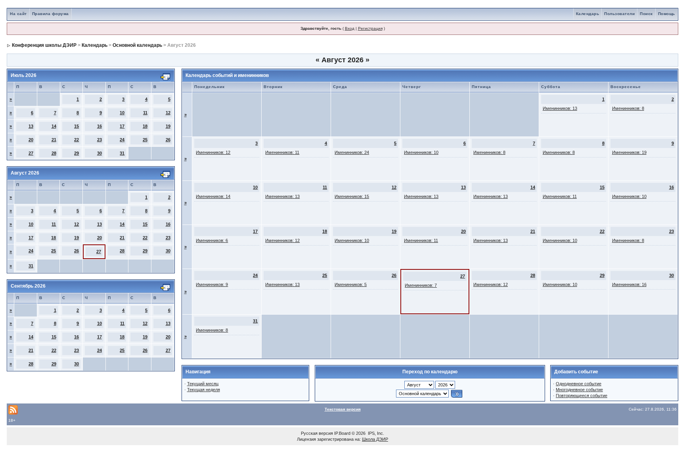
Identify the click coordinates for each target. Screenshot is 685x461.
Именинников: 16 (629, 284)
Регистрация (370, 28)
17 (122, 126)
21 (54, 139)
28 (54, 153)
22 (76, 139)
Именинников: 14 (213, 196)
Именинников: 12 (213, 152)
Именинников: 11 (282, 152)
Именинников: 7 (421, 285)
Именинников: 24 (352, 152)
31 (122, 153)
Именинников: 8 (628, 108)
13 (31, 126)
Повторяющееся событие (581, 395)
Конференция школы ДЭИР (44, 45)
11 (145, 112)
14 (54, 126)
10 (122, 112)
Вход (349, 28)
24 (122, 139)
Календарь (587, 14)
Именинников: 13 (560, 108)
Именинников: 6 (212, 240)
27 (31, 153)
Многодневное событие (579, 389)
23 (99, 139)
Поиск (646, 14)
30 (99, 153)
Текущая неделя (203, 389)
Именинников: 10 (421, 152)
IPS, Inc (375, 433)
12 (168, 112)
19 (168, 126)
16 (99, 126)
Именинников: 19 (629, 152)
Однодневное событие (578, 383)
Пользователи (619, 14)
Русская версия (317, 433)
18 (145, 126)
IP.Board (342, 433)
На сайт (18, 14)
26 (168, 139)
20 (31, 139)
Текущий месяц (202, 383)
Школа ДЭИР (375, 439)
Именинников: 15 (352, 196)
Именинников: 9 (212, 284)
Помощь (666, 14)
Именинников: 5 (351, 284)
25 (145, 139)
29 (76, 153)
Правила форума (50, 14)
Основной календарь (137, 45)
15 (76, 126)
